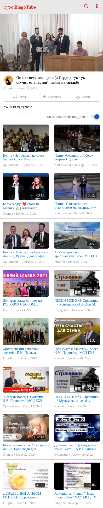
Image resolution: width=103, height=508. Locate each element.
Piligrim (9, 88)
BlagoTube (24, 7)
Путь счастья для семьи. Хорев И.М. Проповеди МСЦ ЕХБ (76, 351)
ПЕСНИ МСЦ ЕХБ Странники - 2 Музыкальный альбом (76, 399)
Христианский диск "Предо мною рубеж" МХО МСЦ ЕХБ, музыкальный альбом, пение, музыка (76, 495)
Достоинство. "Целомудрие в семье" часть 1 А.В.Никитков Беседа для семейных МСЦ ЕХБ (75, 447)
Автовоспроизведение (68, 117)
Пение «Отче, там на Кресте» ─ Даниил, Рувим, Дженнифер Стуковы (25, 254)
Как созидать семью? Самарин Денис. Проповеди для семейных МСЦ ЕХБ (24, 447)
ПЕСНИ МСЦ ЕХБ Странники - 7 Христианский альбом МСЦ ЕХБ (77, 302)
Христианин (11, 165)
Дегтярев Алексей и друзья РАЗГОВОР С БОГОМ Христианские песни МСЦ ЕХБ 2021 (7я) (22, 302)
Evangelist (61, 310)
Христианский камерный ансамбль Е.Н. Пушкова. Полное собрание (21, 351)
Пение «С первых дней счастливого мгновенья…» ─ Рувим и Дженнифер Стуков (75, 206)
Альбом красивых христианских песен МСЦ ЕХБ (76, 254)
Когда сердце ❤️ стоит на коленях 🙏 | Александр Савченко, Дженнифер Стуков (24, 206)
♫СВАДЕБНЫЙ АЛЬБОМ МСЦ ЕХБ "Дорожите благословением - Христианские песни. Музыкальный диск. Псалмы (23, 495)
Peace (6, 310)
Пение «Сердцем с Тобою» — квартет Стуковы (75, 157)
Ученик (8, 213)
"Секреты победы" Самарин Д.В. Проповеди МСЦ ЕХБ (23, 399)
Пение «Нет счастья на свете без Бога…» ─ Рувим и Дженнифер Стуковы (23, 157)
